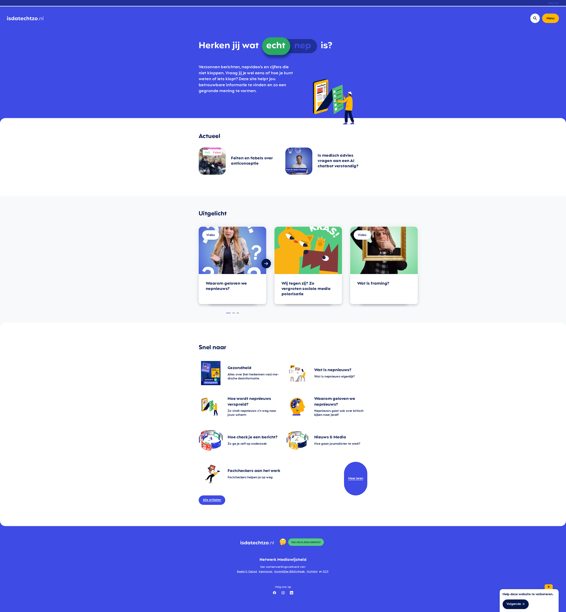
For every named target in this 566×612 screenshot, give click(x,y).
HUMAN (312, 572)
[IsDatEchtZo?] (25, 18)
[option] (232, 265)
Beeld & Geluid (247, 572)
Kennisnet (265, 572)
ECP (326, 572)
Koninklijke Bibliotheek (289, 572)
